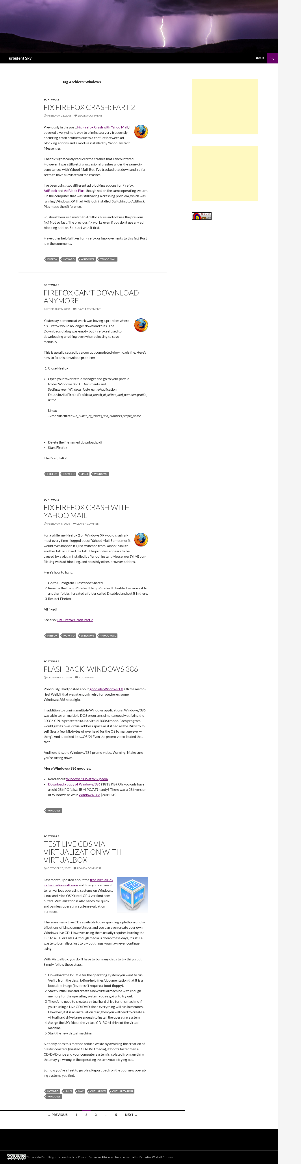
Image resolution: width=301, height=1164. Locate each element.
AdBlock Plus (74, 190)
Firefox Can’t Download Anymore (91, 296)
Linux (84, 473)
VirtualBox (98, 1091)
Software (51, 99)
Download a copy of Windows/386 (74, 784)
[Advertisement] (225, 106)
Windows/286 (89, 795)
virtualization (122, 1091)
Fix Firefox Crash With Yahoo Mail (87, 511)
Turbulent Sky (19, 58)
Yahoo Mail (108, 259)
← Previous (58, 1115)
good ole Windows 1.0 (106, 689)
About (260, 58)
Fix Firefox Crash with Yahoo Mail (102, 127)
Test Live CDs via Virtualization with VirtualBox (83, 851)
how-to (69, 259)
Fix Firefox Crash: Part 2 (89, 107)
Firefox (52, 259)
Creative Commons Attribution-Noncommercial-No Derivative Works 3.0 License (126, 1157)
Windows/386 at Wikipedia (87, 779)
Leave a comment (90, 115)
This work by (33, 1157)
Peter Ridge (48, 1157)
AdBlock (50, 190)
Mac (81, 1091)
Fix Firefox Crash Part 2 (75, 620)
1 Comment (87, 677)
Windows (87, 259)
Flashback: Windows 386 (91, 669)
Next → (131, 1115)
